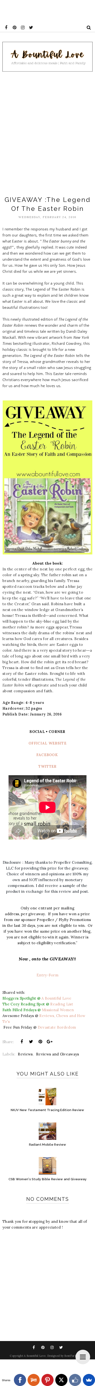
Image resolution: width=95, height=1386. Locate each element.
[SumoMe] (89, 1380)
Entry (42, 975)
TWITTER (47, 766)
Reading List (61, 1004)
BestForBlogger (74, 1355)
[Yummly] (34, 1380)
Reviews (25, 1054)
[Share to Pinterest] (40, 1042)
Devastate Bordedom (57, 1027)
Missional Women (58, 1010)
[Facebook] (20, 1380)
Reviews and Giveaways (57, 1054)
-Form (53, 975)
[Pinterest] (47, 1380)
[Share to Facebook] (22, 1042)
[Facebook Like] (75, 1380)
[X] (61, 1380)
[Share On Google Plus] (50, 1042)
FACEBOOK (47, 754)
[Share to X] (31, 1042)
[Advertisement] (47, 132)
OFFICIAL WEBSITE (47, 743)
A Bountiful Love (56, 998)
